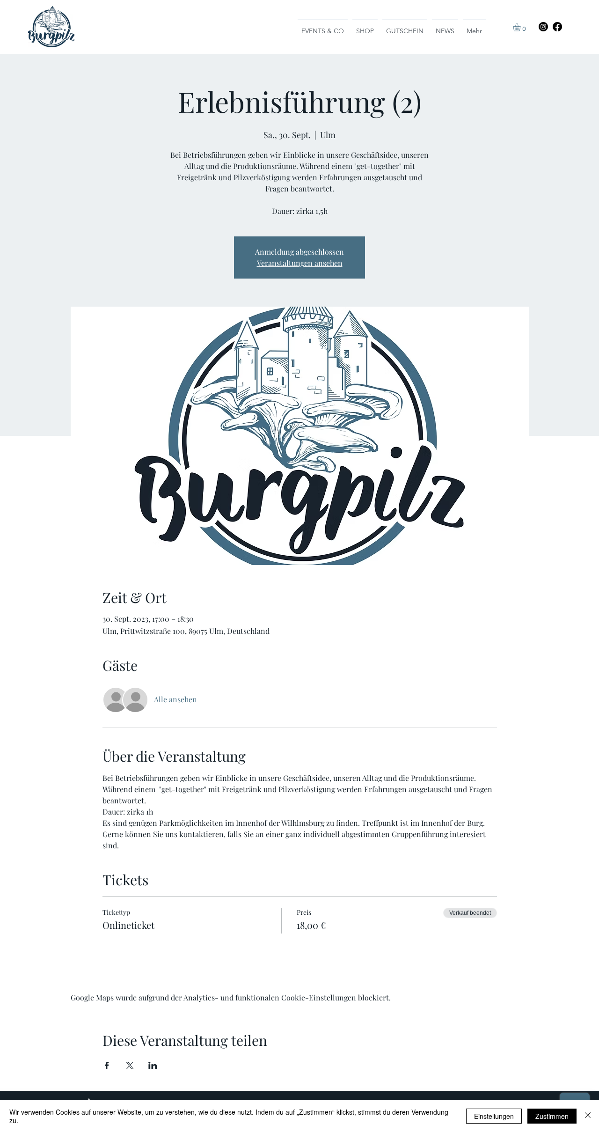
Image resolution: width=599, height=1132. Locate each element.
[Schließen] (587, 1116)
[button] (521, 27)
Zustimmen (552, 1116)
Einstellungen (494, 1116)
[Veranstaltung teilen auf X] (129, 1065)
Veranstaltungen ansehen (300, 263)
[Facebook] (557, 26)
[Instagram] (543, 26)
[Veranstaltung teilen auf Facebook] (106, 1065)
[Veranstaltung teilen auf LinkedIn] (152, 1065)
